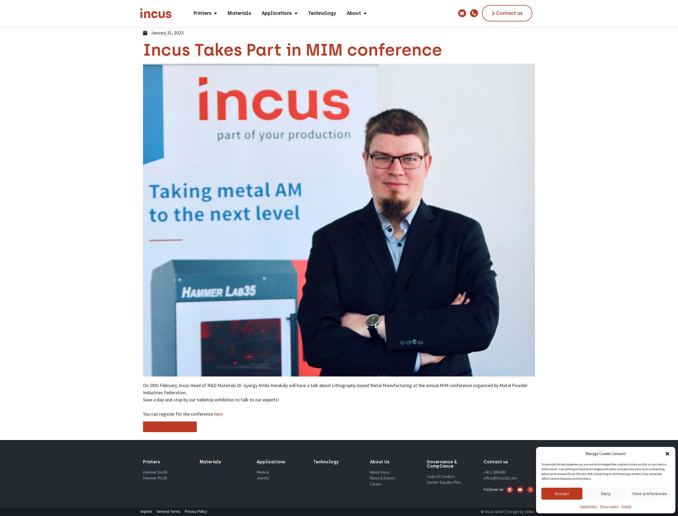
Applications (277, 13)
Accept (562, 493)
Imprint (626, 506)
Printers (202, 13)
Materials (239, 13)
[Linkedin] (510, 490)
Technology (322, 13)
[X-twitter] (530, 490)
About (354, 13)
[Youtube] (520, 490)
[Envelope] (462, 13)
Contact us (496, 461)
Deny (606, 493)
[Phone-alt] (474, 13)
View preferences (649, 493)
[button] (667, 453)
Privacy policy (609, 506)
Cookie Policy (588, 506)
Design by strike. (521, 511)
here (218, 414)
